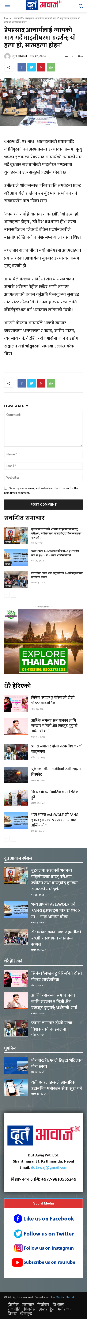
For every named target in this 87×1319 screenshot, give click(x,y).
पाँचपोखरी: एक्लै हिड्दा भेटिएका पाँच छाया (57, 1063)
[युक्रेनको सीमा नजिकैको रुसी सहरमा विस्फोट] (16, 775)
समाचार (8, 541)
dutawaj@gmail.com (49, 1167)
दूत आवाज (19, 56)
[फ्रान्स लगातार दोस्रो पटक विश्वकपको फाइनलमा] (16, 752)
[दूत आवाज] (8, 56)
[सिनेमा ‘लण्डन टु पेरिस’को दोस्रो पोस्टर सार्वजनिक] (16, 703)
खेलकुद (26, 1313)
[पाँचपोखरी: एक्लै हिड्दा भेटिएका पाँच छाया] (16, 1065)
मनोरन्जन (65, 1309)
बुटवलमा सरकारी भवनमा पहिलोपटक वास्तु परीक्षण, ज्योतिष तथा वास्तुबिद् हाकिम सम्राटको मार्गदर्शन (56, 533)
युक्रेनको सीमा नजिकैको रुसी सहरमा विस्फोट (56, 772)
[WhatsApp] (51, 67)
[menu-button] (7, 6)
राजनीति (14, 1309)
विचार (12, 1313)
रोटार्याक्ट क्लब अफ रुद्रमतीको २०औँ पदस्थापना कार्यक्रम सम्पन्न (57, 575)
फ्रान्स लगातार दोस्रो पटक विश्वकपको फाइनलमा (57, 749)
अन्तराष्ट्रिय (46, 1309)
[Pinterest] (41, 67)
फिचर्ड (7, 564)
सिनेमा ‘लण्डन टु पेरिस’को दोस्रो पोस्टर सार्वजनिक (53, 700)
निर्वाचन (43, 1304)
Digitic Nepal (65, 1297)
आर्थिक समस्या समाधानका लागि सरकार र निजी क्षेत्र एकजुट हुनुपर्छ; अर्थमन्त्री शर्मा (54, 725)
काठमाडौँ (18, 18)
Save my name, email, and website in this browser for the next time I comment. (41, 490)
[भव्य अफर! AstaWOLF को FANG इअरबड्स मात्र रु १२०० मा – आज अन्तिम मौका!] (16, 557)
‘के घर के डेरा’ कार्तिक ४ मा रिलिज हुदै (55, 795)
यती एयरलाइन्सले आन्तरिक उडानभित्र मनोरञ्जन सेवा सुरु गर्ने (56, 1085)
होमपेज (13, 1304)
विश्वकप (58, 1304)
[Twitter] (31, 67)
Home (8, 18)
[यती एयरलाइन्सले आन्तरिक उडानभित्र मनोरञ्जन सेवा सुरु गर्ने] (16, 1087)
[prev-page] (7, 595)
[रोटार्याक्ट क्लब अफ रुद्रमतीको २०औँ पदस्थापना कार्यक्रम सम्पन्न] (16, 579)
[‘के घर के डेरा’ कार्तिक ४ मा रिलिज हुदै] (16, 798)
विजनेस (29, 1309)
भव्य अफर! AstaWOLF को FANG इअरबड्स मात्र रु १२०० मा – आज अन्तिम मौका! (55, 553)
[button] (81, 6)
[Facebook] (22, 67)
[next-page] (13, 595)
